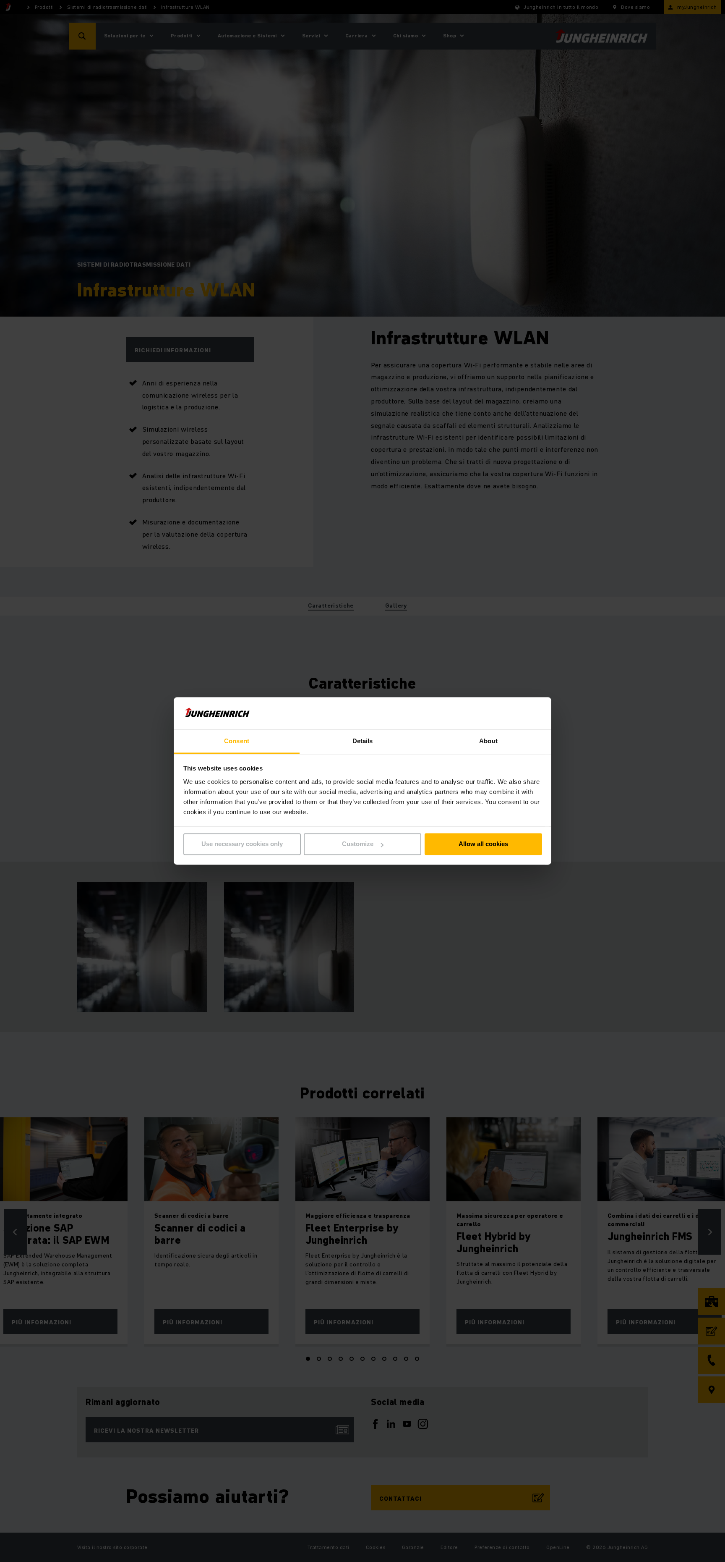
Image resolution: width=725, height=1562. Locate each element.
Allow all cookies (483, 844)
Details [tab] (362, 740)
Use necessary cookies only (242, 844)
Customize (357, 844)
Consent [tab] (236, 740)
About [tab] (488, 740)
